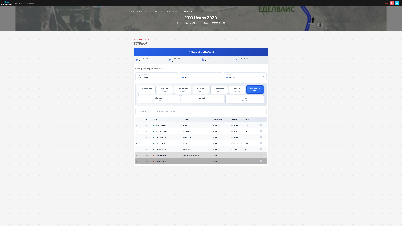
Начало (19, 3)
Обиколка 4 (159, 99)
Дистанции (158, 11)
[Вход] (397, 3)
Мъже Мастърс (172, 11)
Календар (30, 3)
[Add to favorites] (261, 125)
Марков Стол (147, 90)
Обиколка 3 (237, 90)
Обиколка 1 (165, 90)
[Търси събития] (392, 3)
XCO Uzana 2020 (144, 11)
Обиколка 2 (201, 90)
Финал (244, 99)
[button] (387, 3)
